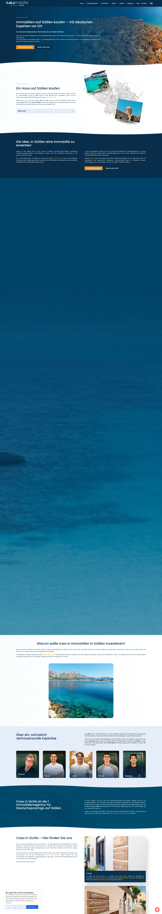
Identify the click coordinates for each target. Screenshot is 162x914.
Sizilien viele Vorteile (49, 654)
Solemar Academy (129, 878)
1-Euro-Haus (58, 158)
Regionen (130, 3)
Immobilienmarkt (92, 3)
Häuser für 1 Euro (50, 97)
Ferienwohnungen (100, 878)
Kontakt (143, 3)
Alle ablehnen (20, 907)
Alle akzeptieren (32, 907)
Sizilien (114, 3)
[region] (21, 900)
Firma (81, 3)
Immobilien (104, 3)
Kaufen (121, 3)
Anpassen (10, 907)
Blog (138, 3)
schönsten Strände (105, 879)
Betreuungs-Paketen (53, 855)
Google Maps (122, 876)
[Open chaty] (157, 909)
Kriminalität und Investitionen (119, 813)
